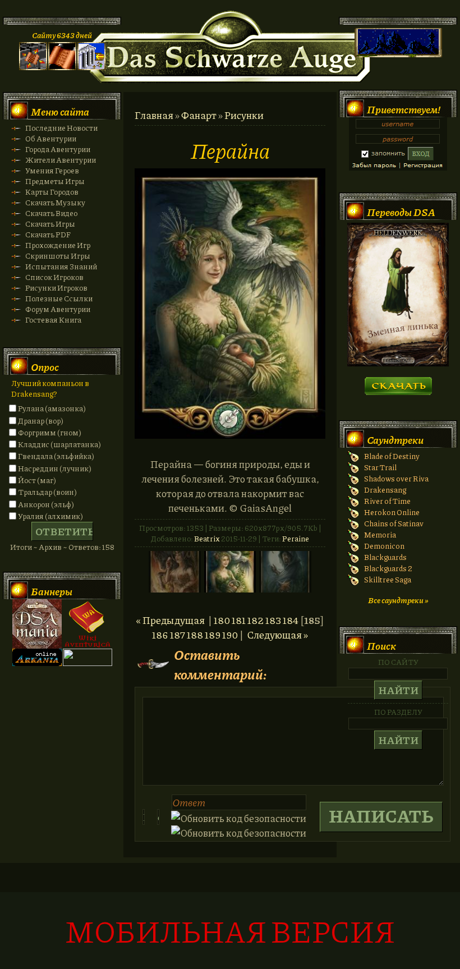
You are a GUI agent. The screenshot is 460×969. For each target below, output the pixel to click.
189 (212, 634)
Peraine (295, 538)
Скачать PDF (48, 234)
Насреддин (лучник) (54, 468)
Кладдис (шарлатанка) (59, 444)
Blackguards (385, 557)
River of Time (387, 500)
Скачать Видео (51, 213)
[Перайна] (230, 435)
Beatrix (207, 538)
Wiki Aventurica (87, 624)
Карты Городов (52, 191)
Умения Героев (52, 170)
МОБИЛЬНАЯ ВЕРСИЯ (230, 930)
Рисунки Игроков (56, 287)
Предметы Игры (55, 181)
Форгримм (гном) (49, 432)
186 (160, 634)
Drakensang (385, 489)
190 (230, 634)
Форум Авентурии (57, 309)
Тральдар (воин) (47, 491)
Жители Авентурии (60, 159)
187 (177, 634)
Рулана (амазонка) (52, 408)
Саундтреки (395, 440)
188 (195, 634)
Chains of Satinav (394, 523)
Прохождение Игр (57, 245)
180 (222, 620)
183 (273, 620)
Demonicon (384, 545)
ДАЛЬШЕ (398, 382)
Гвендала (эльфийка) (56, 456)
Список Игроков (54, 277)
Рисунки (244, 115)
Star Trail (380, 467)
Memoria (380, 534)
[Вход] (91, 67)
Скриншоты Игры (57, 255)
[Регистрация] (62, 67)
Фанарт (199, 115)
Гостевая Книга (53, 319)
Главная (154, 115)
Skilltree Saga (387, 579)
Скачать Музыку (55, 202)
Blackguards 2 (388, 568)
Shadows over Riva (396, 478)
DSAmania (37, 624)
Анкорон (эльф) (46, 504)
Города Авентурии (57, 149)
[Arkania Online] (37, 663)
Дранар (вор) (40, 420)
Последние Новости (61, 127)
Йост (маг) (37, 480)
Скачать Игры (50, 223)
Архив (50, 546)
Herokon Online (392, 512)
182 (255, 620)
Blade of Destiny (392, 456)
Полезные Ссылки (59, 298)
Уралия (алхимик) (50, 516)
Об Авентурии (50, 138)
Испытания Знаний (61, 266)
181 (239, 620)
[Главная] (33, 67)
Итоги (21, 546)
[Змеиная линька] (398, 363)
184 (290, 620)
